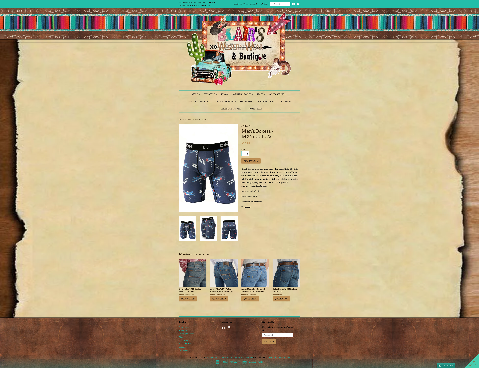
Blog (181, 337)
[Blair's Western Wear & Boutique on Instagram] (298, 4)
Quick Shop (187, 299)
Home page (184, 327)
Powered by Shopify (244, 357)
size (243, 149)
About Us (183, 330)
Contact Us (183, 350)
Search (182, 347)
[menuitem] (196, 94)
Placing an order (186, 334)
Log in (236, 4)
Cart (266, 4)
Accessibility (185, 344)
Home (181, 119)
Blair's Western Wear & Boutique (220, 357)
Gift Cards (183, 340)
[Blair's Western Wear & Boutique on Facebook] (293, 4)
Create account (250, 4)
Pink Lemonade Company (278, 357)
